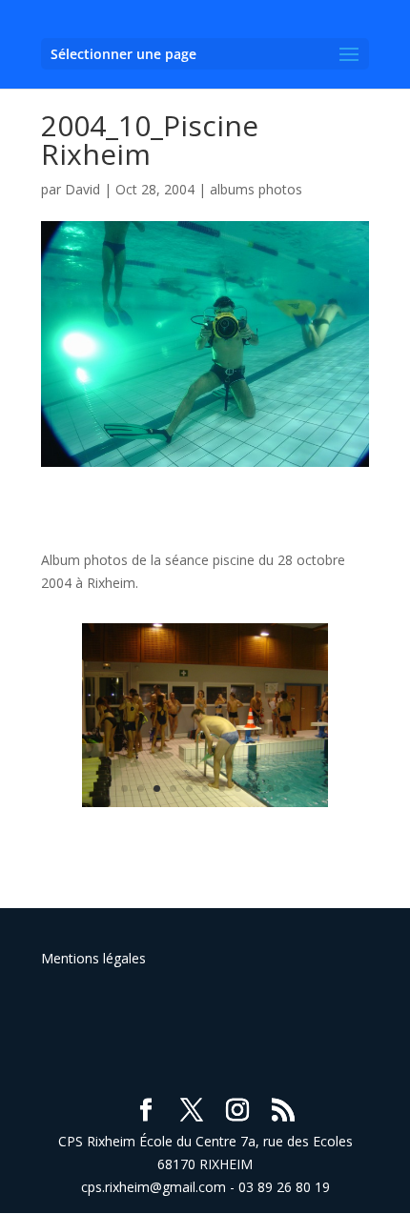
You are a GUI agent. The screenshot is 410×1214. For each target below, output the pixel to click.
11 (286, 788)
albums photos (256, 189)
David (82, 189)
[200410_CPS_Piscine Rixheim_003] (205, 807)
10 (270, 788)
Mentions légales (93, 958)
